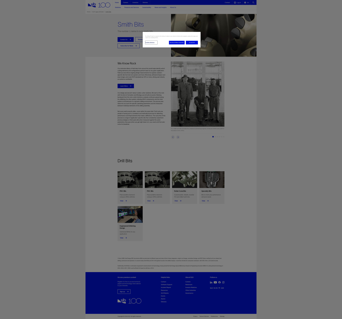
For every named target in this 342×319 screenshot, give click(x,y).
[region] (172, 39)
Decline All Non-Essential (177, 42)
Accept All (192, 42)
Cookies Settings (149, 42)
